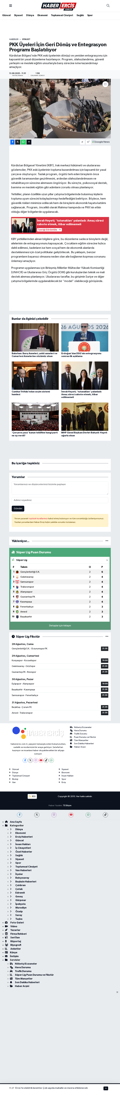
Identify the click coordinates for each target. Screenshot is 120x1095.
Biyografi (15, 945)
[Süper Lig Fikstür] (107, 636)
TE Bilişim (67, 805)
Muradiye (20, 907)
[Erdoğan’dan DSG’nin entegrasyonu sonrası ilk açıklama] (84, 337)
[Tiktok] (46, 760)
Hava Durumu (80, 730)
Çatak (19, 889)
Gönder (18, 508)
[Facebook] (25, 760)
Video (13, 926)
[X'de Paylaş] (17, 142)
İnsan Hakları (67, 776)
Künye (13, 952)
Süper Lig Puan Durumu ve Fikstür (34, 975)
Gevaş (19, 896)
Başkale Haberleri (25, 881)
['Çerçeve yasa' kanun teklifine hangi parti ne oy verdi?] (35, 416)
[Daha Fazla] (28, 142)
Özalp (19, 911)
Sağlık (80, 15)
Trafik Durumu (80, 734)
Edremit (20, 892)
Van (14, 782)
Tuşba (18, 919)
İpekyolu (20, 904)
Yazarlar (15, 930)
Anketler (15, 949)
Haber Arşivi (80, 747)
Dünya (30, 15)
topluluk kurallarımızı (38, 518)
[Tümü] (107, 541)
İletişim (14, 956)
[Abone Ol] (101, 142)
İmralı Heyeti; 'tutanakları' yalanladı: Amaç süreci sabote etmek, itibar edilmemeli (81, 394)
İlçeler (19, 874)
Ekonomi (42, 15)
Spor (90, 15)
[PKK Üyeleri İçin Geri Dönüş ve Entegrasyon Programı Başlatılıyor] (60, 108)
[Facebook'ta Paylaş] (12, 142)
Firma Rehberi (18, 934)
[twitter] (36, 814)
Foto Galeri (17, 922)
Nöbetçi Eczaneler (83, 727)
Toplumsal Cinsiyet (62, 15)
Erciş (64, 782)
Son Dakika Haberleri (84, 743)
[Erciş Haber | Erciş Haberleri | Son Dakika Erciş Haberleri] (58, 5)
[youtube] (71, 814)
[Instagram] (35, 760)
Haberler (13, 39)
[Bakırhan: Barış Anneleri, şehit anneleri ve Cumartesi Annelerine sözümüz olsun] (35, 337)
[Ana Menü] (10, 6)
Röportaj (15, 941)
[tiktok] (105, 814)
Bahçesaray (22, 878)
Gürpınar (20, 900)
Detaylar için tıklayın (60, 625)
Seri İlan (15, 937)
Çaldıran (20, 885)
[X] (30, 760)
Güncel (6, 15)
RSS (34, 796)
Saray (18, 915)
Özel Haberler (23, 851)
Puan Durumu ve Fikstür (85, 737)
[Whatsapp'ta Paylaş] (23, 142)
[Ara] (108, 6)
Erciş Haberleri (23, 837)
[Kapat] (118, 992)
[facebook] (19, 814)
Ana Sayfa (16, 822)
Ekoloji (15, 779)
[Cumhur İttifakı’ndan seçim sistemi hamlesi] (35, 375)
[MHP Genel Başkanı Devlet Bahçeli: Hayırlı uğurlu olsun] (84, 416)
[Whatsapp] (51, 760)
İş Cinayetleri (23, 848)
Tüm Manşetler (81, 740)
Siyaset (18, 15)
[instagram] (53, 814)
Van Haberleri (23, 870)
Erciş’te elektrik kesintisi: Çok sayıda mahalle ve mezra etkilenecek (51, 1088)
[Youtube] (40, 760)
